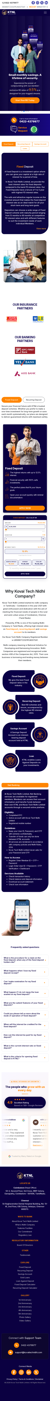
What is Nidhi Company (25, 1225)
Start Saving (25, 98)
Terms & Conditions (26, 1379)
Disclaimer (39, 1379)
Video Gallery (25, 1321)
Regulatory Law (25, 1235)
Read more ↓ (36, 1145)
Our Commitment (25, 1232)
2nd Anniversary (25, 1303)
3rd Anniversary (25, 1307)
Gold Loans (25, 1277)
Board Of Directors (25, 1245)
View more (41, 228)
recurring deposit (27, 629)
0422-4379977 (28, 1345)
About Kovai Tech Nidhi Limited (25, 1221)
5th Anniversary (25, 1314)
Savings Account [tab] (40, 144)
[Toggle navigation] (45, 12)
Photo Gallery (25, 1317)
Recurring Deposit (34, 400)
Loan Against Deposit (25, 1281)
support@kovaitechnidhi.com (28, 1352)
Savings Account (25, 1274)
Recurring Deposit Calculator (25, 1288)
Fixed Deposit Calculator (25, 1284)
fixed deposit (12, 629)
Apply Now (25, 508)
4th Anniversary (25, 1310)
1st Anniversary (25, 1300)
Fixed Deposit (11, 400)
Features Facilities (25, 1228)
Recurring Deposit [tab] (24, 144)
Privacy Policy (12, 1379)
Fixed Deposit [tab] (8, 144)
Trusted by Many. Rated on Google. (27, 1156)
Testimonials (25, 1255)
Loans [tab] (25, 148)
